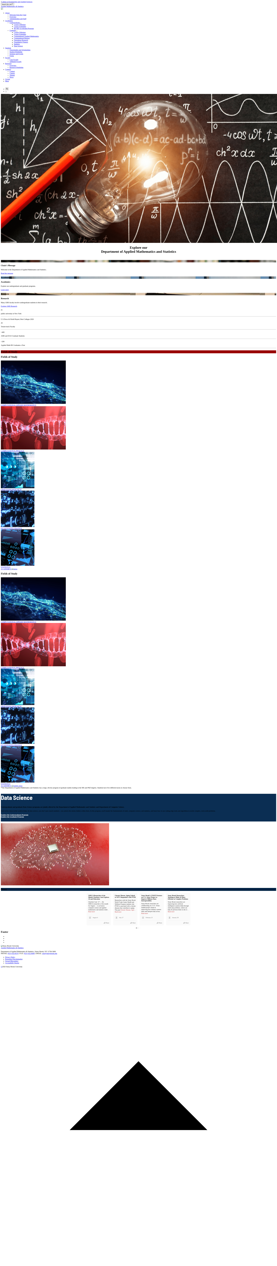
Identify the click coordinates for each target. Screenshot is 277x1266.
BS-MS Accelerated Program (24, 28)
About (7, 13)
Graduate (13, 30)
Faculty (7, 58)
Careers (12, 73)
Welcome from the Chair (18, 15)
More (7, 81)
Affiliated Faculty (16, 62)
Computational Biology (22, 38)
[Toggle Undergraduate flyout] (20, 23)
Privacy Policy (10, 957)
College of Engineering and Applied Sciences (16, 2)
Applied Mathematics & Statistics (12, 6)
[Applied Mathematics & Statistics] (2, 9)
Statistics (17, 44)
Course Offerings (20, 25)
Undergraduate (15, 23)
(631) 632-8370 (13, 953)
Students (8, 48)
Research (8, 64)
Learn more (5, 290)
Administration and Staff (18, 19)
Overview (13, 17)
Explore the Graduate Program (12, 817)
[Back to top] (138, 1244)
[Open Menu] (6, 91)
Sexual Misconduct (11, 961)
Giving (7, 79)
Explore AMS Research (9, 306)
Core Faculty (14, 60)
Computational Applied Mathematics (26, 36)
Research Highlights (16, 67)
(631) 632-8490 (29, 953)
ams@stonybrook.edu (49, 953)
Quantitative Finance (21, 42)
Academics (9, 21)
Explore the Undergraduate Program (14, 815)
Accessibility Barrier (12, 963)
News (12, 77)
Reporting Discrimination (14, 959)
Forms (12, 56)
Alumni (12, 75)
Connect (8, 69)
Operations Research (21, 40)
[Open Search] (7, 89)
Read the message (7, 273)
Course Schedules (20, 26)
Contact (12, 71)
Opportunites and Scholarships (20, 50)
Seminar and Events (16, 54)
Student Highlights (16, 52)
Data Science (18, 46)
